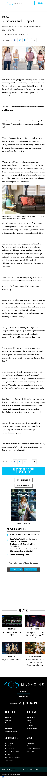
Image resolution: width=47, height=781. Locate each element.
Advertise (8, 720)
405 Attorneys (9, 749)
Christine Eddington (10, 34)
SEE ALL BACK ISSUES (23, 523)
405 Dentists (9, 746)
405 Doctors (9, 743)
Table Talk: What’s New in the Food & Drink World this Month (23, 540)
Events (29, 720)
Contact (7, 723)
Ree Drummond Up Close (19, 555)
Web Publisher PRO (32, 770)
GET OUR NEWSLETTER (23, 480)
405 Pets (7, 754)
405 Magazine (10, 770)
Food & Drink (31, 723)
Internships (8, 728)
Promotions (30, 743)
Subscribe (40, 3)
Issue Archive (31, 717)
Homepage (5, 17)
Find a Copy (30, 751)
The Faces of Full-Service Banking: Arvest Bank (22, 545)
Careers (7, 726)
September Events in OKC (12, 633)
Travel (28, 746)
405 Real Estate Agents (12, 751)
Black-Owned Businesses (12, 757)
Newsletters (23, 696)
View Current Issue (23, 486)
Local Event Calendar (33, 749)
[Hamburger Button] (3, 3)
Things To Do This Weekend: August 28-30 (24, 535)
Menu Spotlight (9, 760)
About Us (8, 717)
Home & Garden (32, 728)
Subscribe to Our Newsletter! (23, 470)
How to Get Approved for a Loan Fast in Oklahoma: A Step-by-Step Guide (24, 550)
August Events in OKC (12, 659)
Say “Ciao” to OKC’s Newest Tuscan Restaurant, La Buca (35, 662)
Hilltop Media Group (11, 731)
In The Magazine (35, 656)
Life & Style (30, 726)
